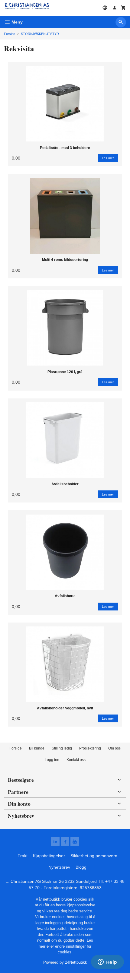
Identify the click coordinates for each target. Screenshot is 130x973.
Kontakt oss (76, 760)
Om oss (114, 748)
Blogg (81, 867)
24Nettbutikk (76, 962)
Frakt (23, 855)
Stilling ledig (62, 748)
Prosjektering (90, 748)
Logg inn (52, 760)
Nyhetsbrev (59, 867)
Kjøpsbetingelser (49, 855)
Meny (16, 22)
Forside (9, 34)
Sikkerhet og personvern (93, 855)
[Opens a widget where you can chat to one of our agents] (107, 962)
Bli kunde (36, 748)
